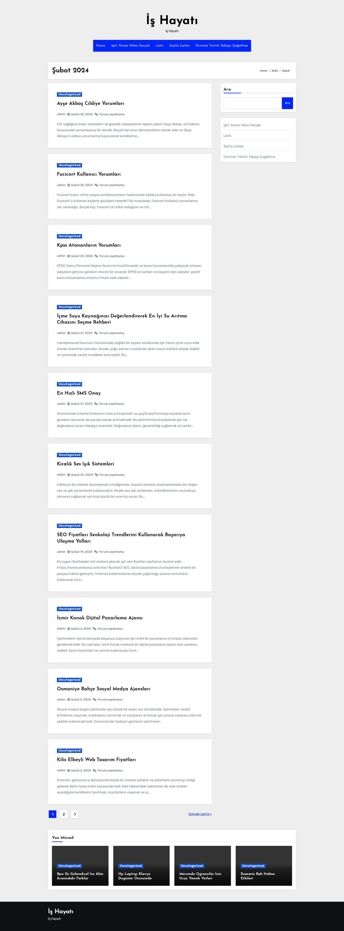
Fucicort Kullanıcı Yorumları (89, 174)
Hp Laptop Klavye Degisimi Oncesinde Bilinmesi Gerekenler (135, 878)
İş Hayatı (172, 21)
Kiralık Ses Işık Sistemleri (85, 464)
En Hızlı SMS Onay (79, 393)
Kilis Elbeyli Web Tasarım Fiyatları (96, 760)
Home (100, 45)
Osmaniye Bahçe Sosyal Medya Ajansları (103, 689)
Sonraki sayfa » (200, 814)
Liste (160, 45)
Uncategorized (69, 94)
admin (61, 114)
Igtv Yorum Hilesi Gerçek (130, 45)
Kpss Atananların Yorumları (89, 245)
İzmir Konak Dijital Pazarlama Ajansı (100, 618)
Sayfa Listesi (179, 45)
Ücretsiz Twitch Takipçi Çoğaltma (222, 45)
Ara (227, 90)
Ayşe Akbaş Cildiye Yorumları (90, 103)
